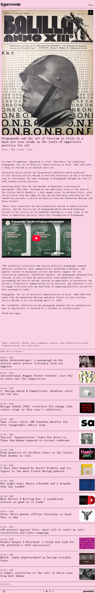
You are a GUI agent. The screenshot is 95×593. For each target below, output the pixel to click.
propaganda (42, 343)
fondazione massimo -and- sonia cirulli (20, 346)
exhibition (14, 343)
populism (54, 343)
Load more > (5, 584)
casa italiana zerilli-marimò (74, 343)
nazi (33, 343)
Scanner (21, 150)
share (30, 150)
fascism (25, 343)
